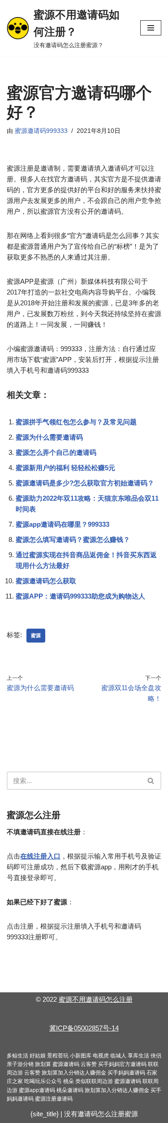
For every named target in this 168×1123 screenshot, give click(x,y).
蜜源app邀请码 (37, 1090)
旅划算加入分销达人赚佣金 (74, 1073)
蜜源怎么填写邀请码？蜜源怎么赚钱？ (73, 539)
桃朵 (68, 1081)
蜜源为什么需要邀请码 (49, 437)
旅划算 (43, 1064)
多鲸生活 (17, 1056)
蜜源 (36, 635)
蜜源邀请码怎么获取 (46, 581)
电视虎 (101, 1056)
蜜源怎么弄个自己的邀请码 (56, 452)
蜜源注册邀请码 (54, 1099)
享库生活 (138, 1056)
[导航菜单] (150, 27)
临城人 (118, 1056)
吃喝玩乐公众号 (43, 1081)
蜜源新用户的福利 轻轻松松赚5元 (65, 467)
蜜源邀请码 (65, 1064)
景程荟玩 (58, 1056)
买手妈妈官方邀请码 (122, 1064)
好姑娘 (38, 1056)
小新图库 (80, 1056)
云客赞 (89, 1064)
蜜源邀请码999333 (41, 131)
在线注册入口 (40, 856)
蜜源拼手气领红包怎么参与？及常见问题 (76, 422)
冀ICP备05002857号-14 (84, 1028)
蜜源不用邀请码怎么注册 (96, 999)
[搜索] (151, 780)
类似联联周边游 (94, 1081)
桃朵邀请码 (69, 1090)
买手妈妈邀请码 (126, 1073)
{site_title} (44, 1114)
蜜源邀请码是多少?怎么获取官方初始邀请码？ (85, 483)
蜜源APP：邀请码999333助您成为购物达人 (80, 596)
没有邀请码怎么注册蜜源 (101, 1114)
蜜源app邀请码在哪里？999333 (62, 524)
